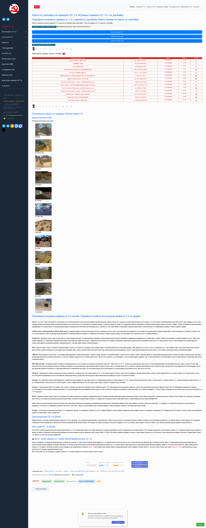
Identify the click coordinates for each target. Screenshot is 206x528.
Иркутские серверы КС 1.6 (12, 80)
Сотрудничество (8, 70)
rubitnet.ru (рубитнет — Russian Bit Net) (14, 101)
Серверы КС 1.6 (140, 7)
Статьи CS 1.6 (7, 37)
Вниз (200, 524)
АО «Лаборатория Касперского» (60, 474)
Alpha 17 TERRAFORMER (86, 481)
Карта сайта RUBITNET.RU (12, 104)
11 (66, 49)
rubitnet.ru (66, 471)
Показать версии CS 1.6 (117, 32)
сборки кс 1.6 (176, 447)
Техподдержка (7, 48)
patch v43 (91, 447)
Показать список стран (117, 41)
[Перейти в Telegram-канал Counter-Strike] (8, 19)
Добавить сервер (162, 7)
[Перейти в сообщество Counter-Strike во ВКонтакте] (4, 19)
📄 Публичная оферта (40, 489)
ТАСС (99, 481)
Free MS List (6, 53)
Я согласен (118, 522)
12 (70, 49)
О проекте (6, 86)
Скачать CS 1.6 (151, 7)
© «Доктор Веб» (79, 474)
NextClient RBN (7, 64)
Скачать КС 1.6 (7, 26)
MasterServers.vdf (186, 7)
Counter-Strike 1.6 (19, 95)
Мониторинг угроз (9, 59)
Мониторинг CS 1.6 (9, 32)
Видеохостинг (7, 75)
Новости (5, 42)
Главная (132, 7)
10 (63, 49)
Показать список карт (117, 36)
